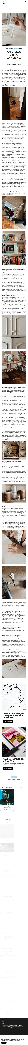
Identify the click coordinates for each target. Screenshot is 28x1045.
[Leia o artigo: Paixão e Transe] (7, 831)
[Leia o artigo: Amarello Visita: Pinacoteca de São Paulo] (7, 923)
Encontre (3, 1023)
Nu (6, 853)
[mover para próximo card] (25, 787)
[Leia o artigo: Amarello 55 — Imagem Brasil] (7, 797)
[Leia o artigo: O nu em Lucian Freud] (7, 847)
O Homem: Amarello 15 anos (8, 951)
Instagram (3, 1033)
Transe (7, 840)
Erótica (11, 48)
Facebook (14, 779)
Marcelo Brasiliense (7, 912)
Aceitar (4, 1042)
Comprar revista (8, 721)
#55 (2, 807)
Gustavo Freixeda (15, 61)
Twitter (9, 779)
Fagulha (7, 1012)
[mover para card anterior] (22, 787)
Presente (6, 910)
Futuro (7, 998)
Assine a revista (8, 768)
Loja (2, 1020)
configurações (17, 1040)
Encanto (5, 936)
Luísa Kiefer (7, 938)
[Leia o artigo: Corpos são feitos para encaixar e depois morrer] (7, 863)
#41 (4, 1012)
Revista (19, 1035)
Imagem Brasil (6, 807)
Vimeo (3, 1031)
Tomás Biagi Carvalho (7, 809)
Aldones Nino (7, 1014)
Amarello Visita (18, 48)
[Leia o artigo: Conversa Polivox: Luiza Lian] (7, 885)
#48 (7, 48)
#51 (2, 951)
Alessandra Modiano (7, 855)
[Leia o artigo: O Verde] (7, 904)
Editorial (10, 807)
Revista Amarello (7, 975)
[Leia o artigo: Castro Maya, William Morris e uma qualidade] (7, 985)
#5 (4, 840)
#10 (4, 998)
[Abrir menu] (25, 2)
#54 (2, 936)
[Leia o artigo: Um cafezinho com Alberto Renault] (7, 814)
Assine (3, 1021)
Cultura (7, 953)
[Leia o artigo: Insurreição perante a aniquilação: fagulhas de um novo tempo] (7, 1005)
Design (7, 822)
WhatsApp (18, 779)
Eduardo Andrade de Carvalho (7, 1000)
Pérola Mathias (7, 899)
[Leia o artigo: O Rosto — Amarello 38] (7, 963)
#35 (4, 910)
